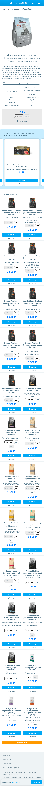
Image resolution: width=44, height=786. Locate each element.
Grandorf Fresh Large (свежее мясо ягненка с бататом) (32, 258)
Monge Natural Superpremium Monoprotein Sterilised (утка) (32, 712)
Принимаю (36, 782)
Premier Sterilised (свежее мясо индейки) (32, 572)
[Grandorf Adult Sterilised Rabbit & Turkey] (32, 469)
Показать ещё (22, 742)
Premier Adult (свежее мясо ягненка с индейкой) (11, 667)
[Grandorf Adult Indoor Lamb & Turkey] (11, 563)
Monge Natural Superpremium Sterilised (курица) (11, 711)
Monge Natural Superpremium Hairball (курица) (32, 667)
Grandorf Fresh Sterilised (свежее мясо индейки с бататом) (32, 303)
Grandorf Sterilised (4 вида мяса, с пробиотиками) (12, 525)
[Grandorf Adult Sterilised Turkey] (11, 469)
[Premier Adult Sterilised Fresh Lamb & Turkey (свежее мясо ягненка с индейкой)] (32, 608)
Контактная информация (12, 768)
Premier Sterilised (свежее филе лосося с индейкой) (11, 617)
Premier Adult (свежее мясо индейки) (32, 389)
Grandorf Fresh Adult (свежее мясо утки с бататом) (12, 258)
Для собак (7, 756)
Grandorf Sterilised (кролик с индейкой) (32, 478)
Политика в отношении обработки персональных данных (21, 777)
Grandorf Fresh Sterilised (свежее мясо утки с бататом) (11, 213)
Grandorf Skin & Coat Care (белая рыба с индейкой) (32, 432)
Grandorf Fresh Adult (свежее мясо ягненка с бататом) (32, 345)
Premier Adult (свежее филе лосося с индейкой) (11, 432)
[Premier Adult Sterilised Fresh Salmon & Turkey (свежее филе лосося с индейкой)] (11, 608)
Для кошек (7, 760)
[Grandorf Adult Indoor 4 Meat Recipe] (32, 515)
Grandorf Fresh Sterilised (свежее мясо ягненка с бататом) (32, 213)
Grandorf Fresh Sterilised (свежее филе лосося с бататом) (11, 390)
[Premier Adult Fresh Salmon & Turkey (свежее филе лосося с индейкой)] (11, 422)
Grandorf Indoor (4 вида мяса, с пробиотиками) (33, 524)
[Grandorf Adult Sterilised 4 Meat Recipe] (11, 515)
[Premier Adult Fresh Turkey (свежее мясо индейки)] (32, 380)
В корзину (11, 234)
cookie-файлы (15, 782)
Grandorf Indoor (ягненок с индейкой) (11, 572)
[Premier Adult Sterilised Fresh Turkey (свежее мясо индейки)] (32, 563)
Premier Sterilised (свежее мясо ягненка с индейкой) (32, 617)
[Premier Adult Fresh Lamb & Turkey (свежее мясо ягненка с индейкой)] (11, 657)
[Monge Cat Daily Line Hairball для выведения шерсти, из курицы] (32, 657)
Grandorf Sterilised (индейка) (12, 478)
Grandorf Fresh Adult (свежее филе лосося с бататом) (11, 303)
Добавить (22, 180)
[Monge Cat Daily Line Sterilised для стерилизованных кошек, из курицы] (11, 701)
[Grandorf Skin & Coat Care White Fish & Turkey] (32, 422)
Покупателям (8, 764)
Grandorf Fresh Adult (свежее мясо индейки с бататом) (11, 345)
